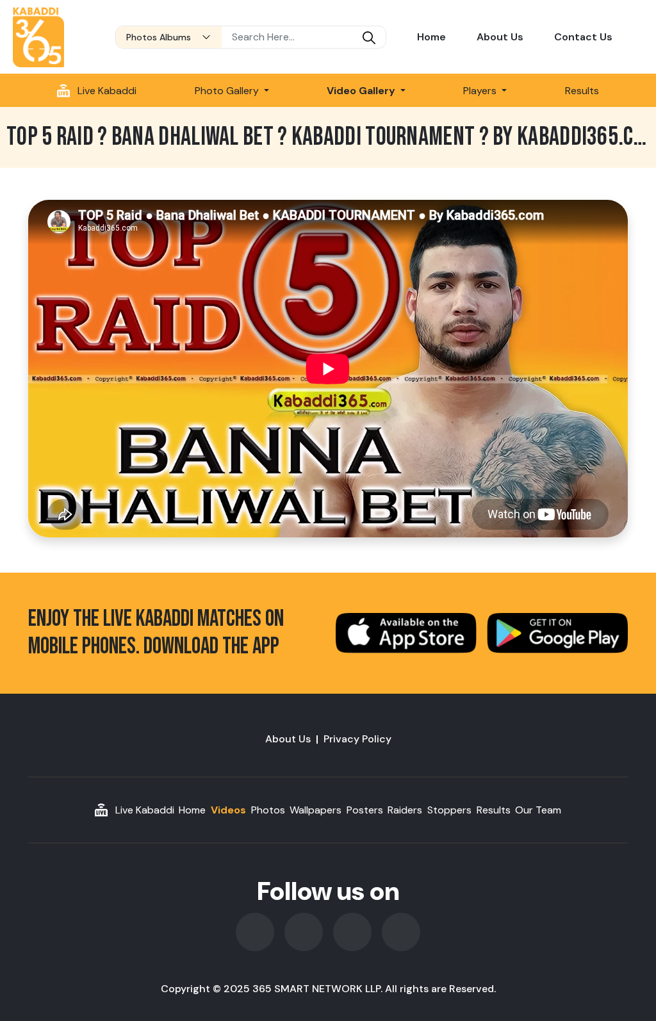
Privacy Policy (357, 739)
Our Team (538, 810)
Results (582, 90)
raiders (405, 810)
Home (431, 37)
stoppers (449, 810)
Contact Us (583, 37)
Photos (268, 810)
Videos (228, 810)
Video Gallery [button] (362, 90)
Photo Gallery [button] (228, 90)
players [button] (481, 90)
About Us (500, 37)
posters (365, 810)
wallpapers (315, 810)
